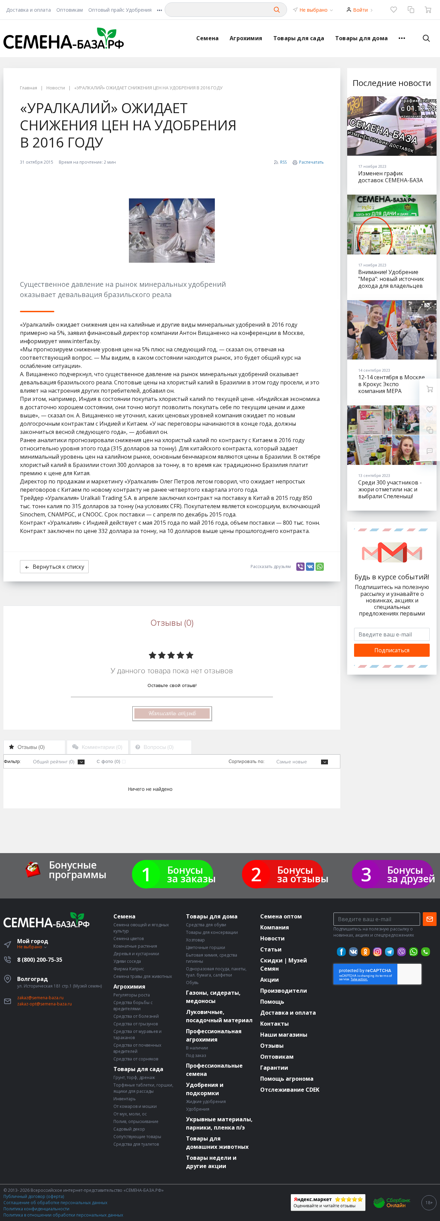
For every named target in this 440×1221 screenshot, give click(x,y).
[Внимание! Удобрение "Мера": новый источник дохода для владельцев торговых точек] (392, 224)
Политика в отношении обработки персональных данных (63, 1215)
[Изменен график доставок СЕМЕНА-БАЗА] (392, 126)
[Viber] (300, 567)
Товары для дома (361, 38)
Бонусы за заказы (191, 874)
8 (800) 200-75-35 (39, 959)
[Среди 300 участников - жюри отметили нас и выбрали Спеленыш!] (392, 435)
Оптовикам (69, 10)
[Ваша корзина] (428, 10)
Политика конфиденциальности (36, 1209)
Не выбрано (314, 10)
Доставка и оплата (28, 10)
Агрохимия (246, 38)
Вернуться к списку (58, 566)
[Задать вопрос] (429, 450)
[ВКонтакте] (310, 567)
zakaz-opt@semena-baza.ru (44, 1004)
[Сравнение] (410, 10)
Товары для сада (298, 38)
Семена (207, 38)
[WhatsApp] (320, 567)
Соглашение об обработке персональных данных (55, 1203)
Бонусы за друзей (411, 874)
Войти (360, 10)
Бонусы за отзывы (303, 874)
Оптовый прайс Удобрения (120, 10)
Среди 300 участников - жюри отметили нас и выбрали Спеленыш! (390, 489)
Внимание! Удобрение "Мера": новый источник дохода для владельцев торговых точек (391, 282)
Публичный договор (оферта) (33, 1196)
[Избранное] (393, 10)
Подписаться (391, 650)
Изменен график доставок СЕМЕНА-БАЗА (390, 177)
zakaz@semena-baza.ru (40, 998)
